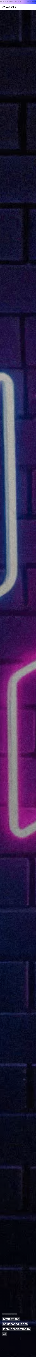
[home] (9, 7)
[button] (32, 7)
